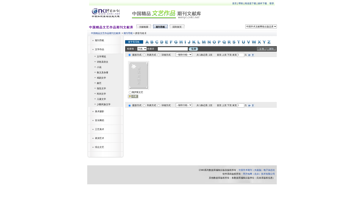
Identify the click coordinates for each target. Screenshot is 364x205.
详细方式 (166, 55)
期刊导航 (128, 33)
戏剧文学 (101, 77)
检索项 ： (132, 48)
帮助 (240, 3)
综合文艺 (99, 147)
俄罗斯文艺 (137, 92)
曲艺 (99, 83)
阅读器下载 (250, 3)
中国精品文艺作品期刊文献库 (106, 33)
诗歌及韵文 (102, 62)
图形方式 (136, 55)
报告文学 (101, 88)
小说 (99, 67)
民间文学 (101, 93)
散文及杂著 (102, 72)
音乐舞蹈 (99, 120)
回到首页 (177, 27)
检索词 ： (152, 48)
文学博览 (101, 56)
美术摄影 (99, 111)
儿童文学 (101, 99)
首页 (234, 3)
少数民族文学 (104, 104)
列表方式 (151, 55)
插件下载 (262, 3)
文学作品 (99, 49)
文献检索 (143, 27)
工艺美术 (99, 129)
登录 (271, 3)
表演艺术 (99, 138)
